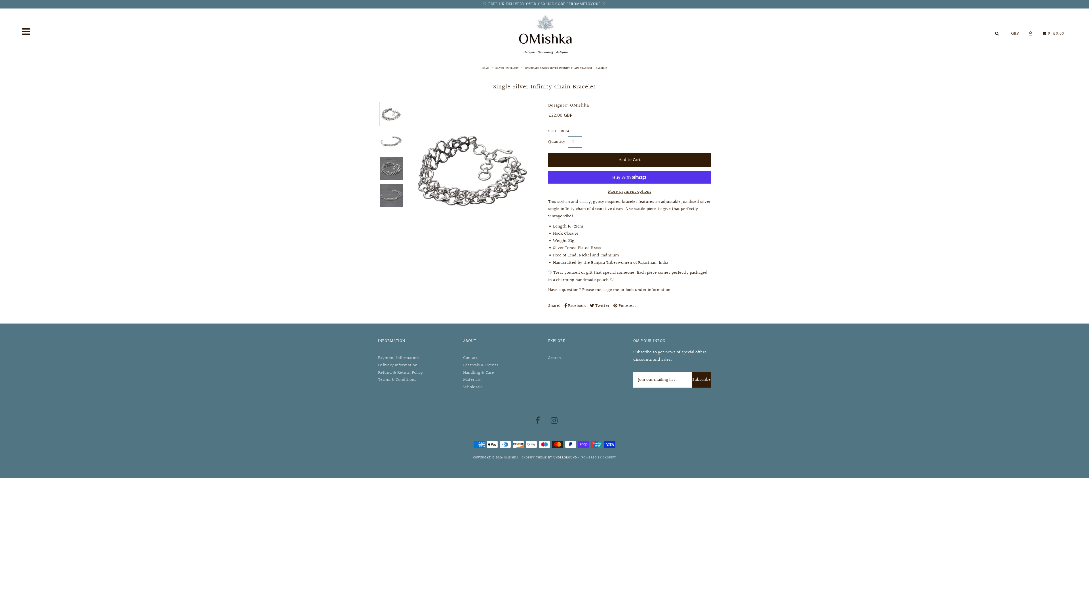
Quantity (556, 141)
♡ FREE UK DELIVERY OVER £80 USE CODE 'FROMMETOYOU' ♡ (544, 4)
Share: (554, 305)
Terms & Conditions (397, 379)
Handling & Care (478, 372)
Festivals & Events (480, 365)
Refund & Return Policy (400, 372)
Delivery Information (397, 365)
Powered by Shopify (598, 457)
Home (485, 68)
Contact (470, 358)
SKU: (552, 131)
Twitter (601, 305)
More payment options (629, 191)
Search (554, 358)
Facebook (576, 305)
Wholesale (473, 387)
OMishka (511, 457)
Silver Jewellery (507, 68)
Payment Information (398, 358)
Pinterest (626, 305)
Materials (472, 379)
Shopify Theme (534, 457)
